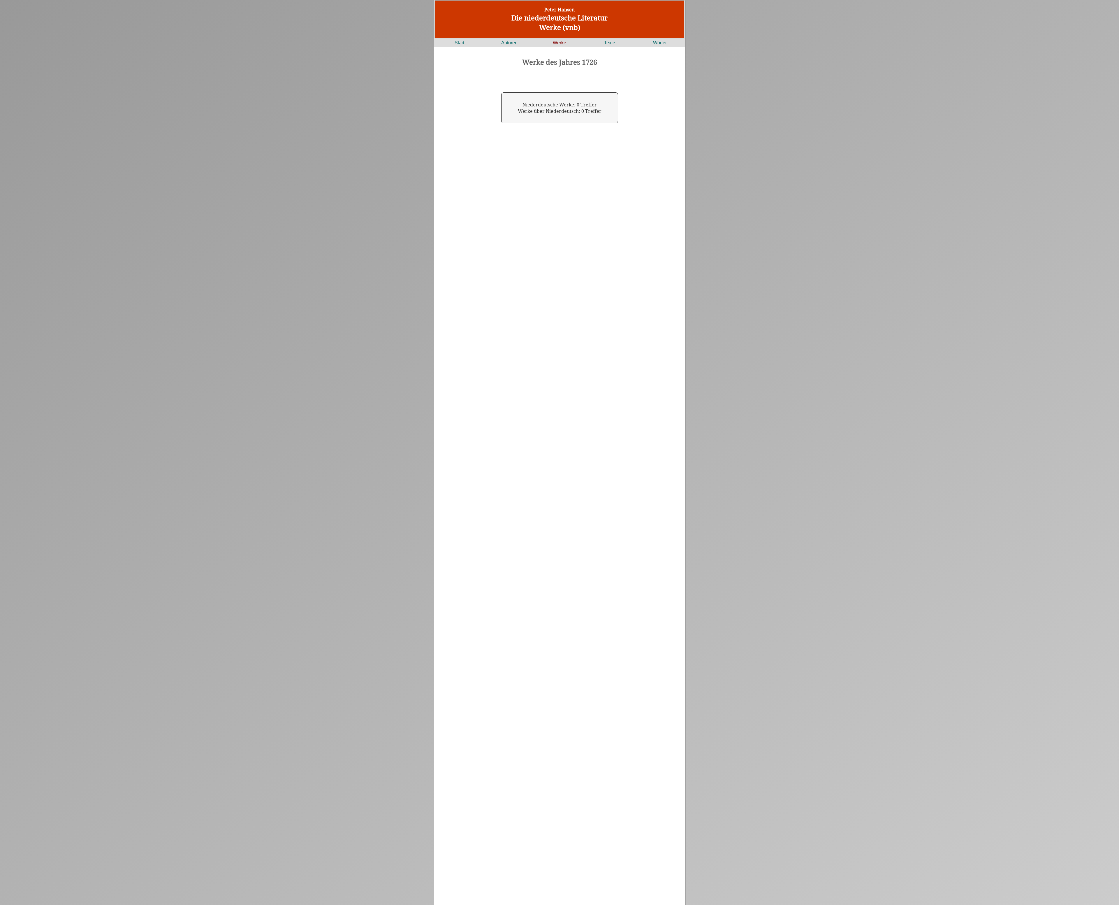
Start (459, 42)
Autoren (509, 42)
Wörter (660, 42)
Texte (609, 42)
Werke (559, 42)
